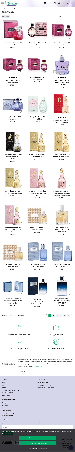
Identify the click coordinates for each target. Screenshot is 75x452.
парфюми (38, 366)
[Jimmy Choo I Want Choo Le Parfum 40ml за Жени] (62, 142)
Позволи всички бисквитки (37, 438)
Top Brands (5, 9)
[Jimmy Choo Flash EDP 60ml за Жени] (13, 104)
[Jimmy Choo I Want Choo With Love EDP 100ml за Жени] (38, 178)
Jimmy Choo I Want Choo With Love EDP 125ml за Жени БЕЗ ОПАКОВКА (61, 193)
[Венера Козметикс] (11, 3)
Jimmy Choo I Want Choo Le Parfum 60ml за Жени (13, 192)
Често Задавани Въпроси (44, 385)
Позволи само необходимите (37, 443)
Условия (4, 387)
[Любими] (55, 3)
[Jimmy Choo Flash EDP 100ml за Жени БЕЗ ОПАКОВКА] (62, 65)
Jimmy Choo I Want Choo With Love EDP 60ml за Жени (13, 230)
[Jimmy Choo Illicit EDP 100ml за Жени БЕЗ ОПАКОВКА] (62, 215)
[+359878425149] (50, 3)
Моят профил (5, 402)
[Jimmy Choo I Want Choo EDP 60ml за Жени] (62, 104)
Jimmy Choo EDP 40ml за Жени (37, 44)
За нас (3, 382)
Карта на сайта (6, 395)
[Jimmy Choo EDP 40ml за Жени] (38, 30)
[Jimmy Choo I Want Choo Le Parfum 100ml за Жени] (38, 142)
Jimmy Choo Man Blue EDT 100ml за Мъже (37, 303)
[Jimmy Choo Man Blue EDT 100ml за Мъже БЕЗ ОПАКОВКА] (62, 286)
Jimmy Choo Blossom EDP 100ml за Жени (13, 44)
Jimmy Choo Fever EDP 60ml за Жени (37, 78)
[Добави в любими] (21, 38)
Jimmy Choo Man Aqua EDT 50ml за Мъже (62, 265)
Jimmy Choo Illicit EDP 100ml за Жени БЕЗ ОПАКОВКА (61, 230)
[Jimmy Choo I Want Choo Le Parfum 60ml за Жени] (13, 178)
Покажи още (22, 371)
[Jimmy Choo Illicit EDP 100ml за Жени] (38, 215)
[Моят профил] (59, 3)
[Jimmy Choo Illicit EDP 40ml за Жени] (13, 252)
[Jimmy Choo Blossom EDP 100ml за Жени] (13, 30)
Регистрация (5, 405)
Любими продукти (6, 410)
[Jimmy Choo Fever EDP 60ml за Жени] (38, 65)
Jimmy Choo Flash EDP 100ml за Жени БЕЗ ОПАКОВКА (62, 82)
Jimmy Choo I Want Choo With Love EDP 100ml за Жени (37, 193)
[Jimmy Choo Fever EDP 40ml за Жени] (13, 65)
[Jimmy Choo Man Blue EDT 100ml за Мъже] (38, 286)
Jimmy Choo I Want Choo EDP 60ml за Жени (61, 121)
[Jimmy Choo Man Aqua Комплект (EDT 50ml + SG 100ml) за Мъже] (13, 286)
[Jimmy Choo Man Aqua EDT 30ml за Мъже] (38, 252)
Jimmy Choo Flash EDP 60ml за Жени (13, 118)
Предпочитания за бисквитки (37, 448)
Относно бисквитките (7, 392)
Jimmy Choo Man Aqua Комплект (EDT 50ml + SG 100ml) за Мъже (13, 301)
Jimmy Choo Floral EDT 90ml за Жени (37, 118)
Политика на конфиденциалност (10, 390)
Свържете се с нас (43, 382)
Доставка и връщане (7, 415)
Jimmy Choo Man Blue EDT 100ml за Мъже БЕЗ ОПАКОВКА (62, 301)
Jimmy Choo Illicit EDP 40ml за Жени (13, 265)
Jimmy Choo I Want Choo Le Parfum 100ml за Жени (37, 155)
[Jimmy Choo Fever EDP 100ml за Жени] (62, 30)
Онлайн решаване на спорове (46, 387)
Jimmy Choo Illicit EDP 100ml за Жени (37, 229)
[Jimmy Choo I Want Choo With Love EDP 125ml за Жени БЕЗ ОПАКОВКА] (62, 178)
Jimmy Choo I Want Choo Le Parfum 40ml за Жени (61, 155)
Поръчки (4, 408)
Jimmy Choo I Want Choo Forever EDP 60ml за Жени (13, 157)
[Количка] (63, 3)
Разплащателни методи (8, 413)
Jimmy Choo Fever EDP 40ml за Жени (13, 81)
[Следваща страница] (71, 315)
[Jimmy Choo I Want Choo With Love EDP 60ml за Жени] (13, 215)
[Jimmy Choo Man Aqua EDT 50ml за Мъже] (62, 252)
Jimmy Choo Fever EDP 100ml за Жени (62, 44)
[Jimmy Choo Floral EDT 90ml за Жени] (38, 104)
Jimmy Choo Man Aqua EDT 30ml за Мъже (37, 265)
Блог (3, 385)
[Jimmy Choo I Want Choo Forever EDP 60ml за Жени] (13, 142)
